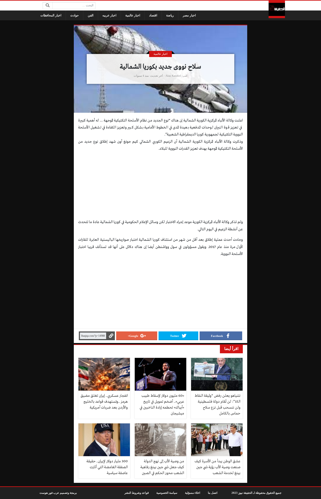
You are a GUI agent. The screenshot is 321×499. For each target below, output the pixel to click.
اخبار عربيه (109, 15)
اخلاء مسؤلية (192, 492)
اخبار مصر (189, 15)
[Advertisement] (160, 186)
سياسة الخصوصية (166, 492)
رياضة (170, 15)
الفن (90, 15)
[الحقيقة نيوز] (277, 9)
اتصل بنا (212, 492)
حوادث (74, 15)
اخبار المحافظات (50, 15)
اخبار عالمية (132, 15)
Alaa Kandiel (173, 75)
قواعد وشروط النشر (136, 492)
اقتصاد (153, 15)
